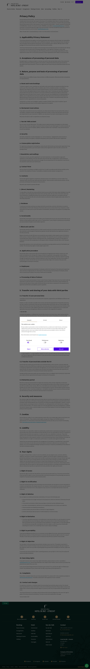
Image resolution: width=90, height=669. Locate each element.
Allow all (61, 349)
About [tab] (60, 320)
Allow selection (45, 349)
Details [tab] (45, 320)
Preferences (45, 340)
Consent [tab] (29, 320)
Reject (29, 349)
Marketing (61, 340)
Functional (29, 340)
